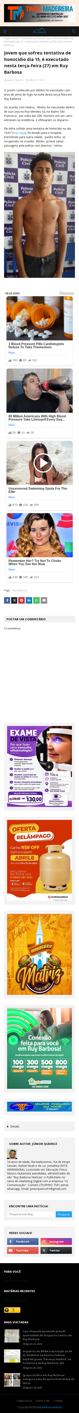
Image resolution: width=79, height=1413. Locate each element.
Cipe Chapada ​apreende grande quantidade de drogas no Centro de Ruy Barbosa (47, 1335)
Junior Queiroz (15, 80)
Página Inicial (24, 1400)
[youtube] (22, 1250)
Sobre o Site (43, 1400)
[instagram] (56, 1241)
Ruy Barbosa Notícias (49, 1407)
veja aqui (19, 133)
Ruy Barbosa (29, 38)
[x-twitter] (56, 1250)
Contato (58, 1400)
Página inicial (11, 38)
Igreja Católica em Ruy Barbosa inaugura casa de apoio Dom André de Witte (48, 1379)
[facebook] (22, 1241)
